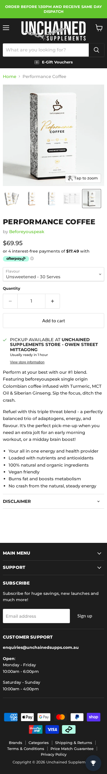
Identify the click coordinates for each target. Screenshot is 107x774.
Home (9, 76)
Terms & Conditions (25, 748)
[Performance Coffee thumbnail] (12, 198)
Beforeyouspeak (26, 231)
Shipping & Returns (73, 742)
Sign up (84, 615)
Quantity (11, 288)
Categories (39, 742)
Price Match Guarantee (72, 748)
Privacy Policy (53, 754)
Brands (15, 742)
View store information (27, 362)
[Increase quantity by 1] (52, 301)
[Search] (96, 50)
